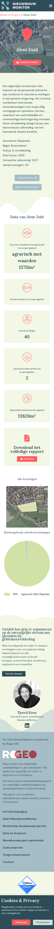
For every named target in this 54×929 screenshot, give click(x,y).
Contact (8, 862)
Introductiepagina (15, 811)
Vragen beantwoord (16, 855)
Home (4, 14)
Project (15, 14)
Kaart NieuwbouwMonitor (20, 819)
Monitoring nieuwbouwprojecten (24, 826)
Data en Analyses (14, 833)
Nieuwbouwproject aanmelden (23, 840)
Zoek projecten (13, 847)
